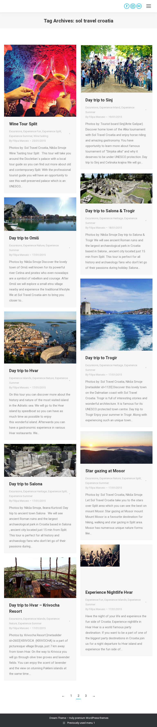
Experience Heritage (111, 218)
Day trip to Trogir (101, 357)
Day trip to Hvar (23, 370)
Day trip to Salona (25, 483)
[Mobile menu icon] (148, 6)
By (19, 140)
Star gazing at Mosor (105, 470)
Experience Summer (20, 136)
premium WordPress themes (91, 717)
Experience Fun (32, 131)
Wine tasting (41, 136)
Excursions (15, 131)
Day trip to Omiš (24, 238)
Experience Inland (110, 107)
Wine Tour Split (23, 123)
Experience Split (51, 131)
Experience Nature (34, 245)
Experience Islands (20, 378)
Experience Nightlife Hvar (109, 592)
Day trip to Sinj (99, 100)
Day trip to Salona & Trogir (110, 210)
